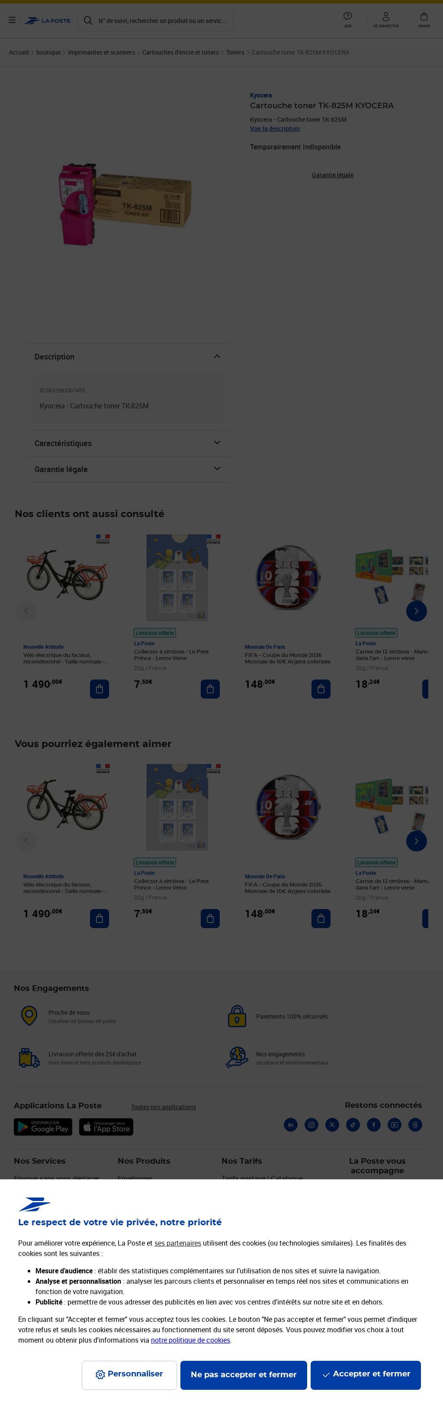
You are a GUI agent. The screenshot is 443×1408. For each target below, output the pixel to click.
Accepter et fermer (372, 1374)
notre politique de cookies (190, 1340)
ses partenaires (177, 1243)
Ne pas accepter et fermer (244, 1375)
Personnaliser (135, 1374)
